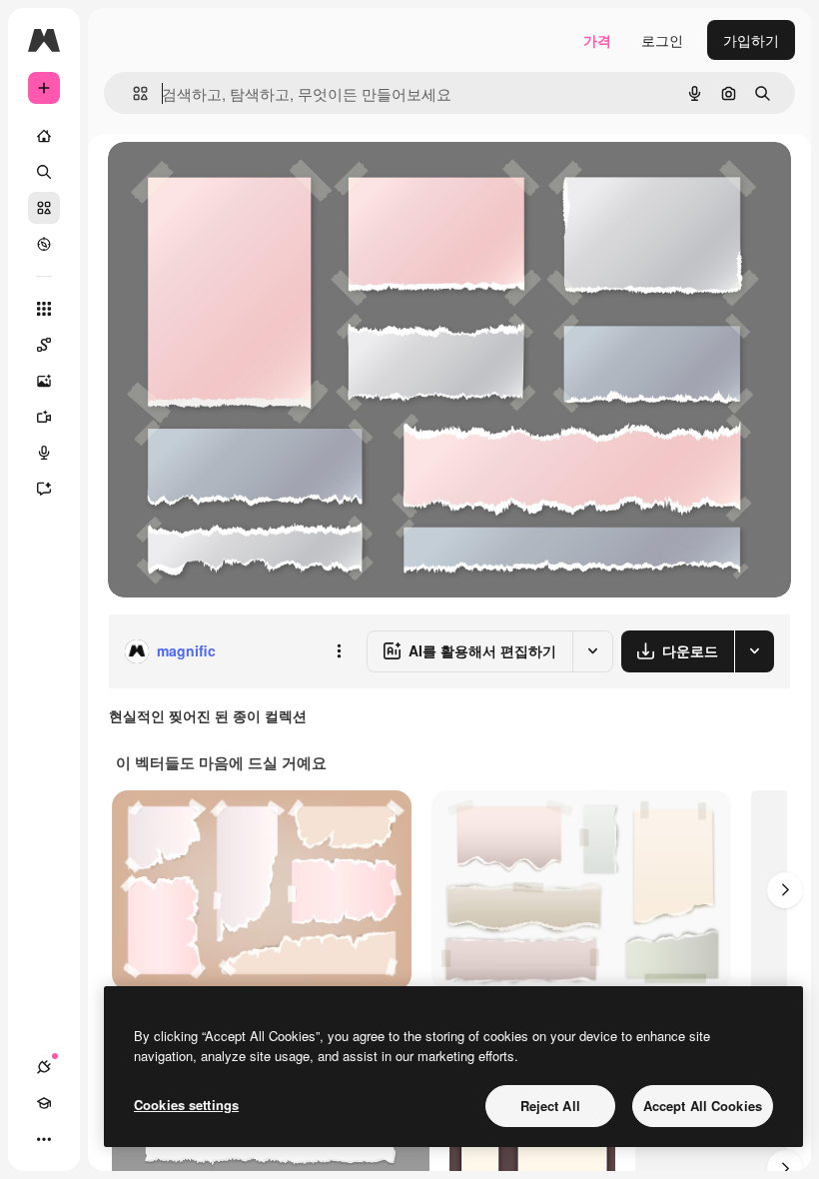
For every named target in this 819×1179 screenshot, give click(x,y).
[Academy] (44, 1103)
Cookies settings (186, 1104)
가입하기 (751, 40)
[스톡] (44, 208)
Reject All (550, 1105)
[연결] (44, 1067)
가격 (597, 40)
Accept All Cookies (702, 1105)
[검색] (44, 172)
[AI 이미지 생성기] (44, 381)
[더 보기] (44, 1139)
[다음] (785, 890)
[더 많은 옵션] (339, 651)
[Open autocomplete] (132, 93)
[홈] (44, 136)
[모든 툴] (44, 309)
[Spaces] (44, 345)
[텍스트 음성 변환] (44, 453)
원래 (223, 179)
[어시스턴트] (44, 489)
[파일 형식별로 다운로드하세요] (754, 651)
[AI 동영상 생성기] (44, 417)
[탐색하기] (44, 244)
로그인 (662, 40)
